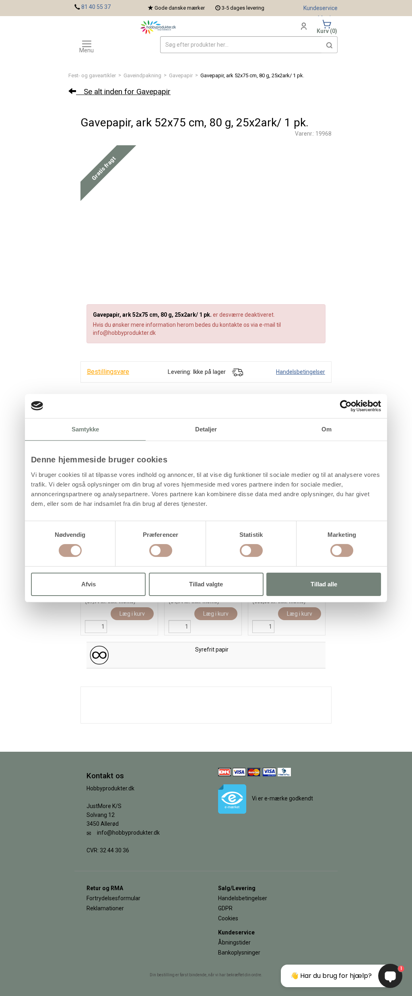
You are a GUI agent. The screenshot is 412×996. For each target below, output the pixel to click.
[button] (329, 44)
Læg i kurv (132, 613)
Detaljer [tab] (206, 428)
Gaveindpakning (142, 75)
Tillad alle (324, 584)
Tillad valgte (206, 584)
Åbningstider (234, 942)
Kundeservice (320, 8)
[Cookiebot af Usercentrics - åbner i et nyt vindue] (346, 406)
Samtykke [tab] (85, 428)
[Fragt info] (237, 371)
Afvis (88, 584)
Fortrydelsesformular (113, 898)
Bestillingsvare (108, 371)
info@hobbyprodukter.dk (128, 832)
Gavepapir (181, 75)
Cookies (228, 918)
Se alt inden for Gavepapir (123, 91)
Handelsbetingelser (300, 372)
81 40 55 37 (96, 7)
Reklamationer (105, 908)
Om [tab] (326, 428)
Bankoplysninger (239, 952)
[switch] (160, 550)
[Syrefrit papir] (99, 655)
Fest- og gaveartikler (92, 75)
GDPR (225, 908)
